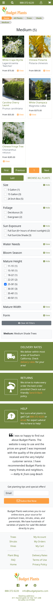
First (6, 170)
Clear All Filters (27, 323)
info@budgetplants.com (35, 590)
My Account (39, 537)
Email (9, 493)
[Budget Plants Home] (14, 10)
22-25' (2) (12, 279)
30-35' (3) (12, 288)
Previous (20, 170)
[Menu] (3, 2)
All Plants (18, 18)
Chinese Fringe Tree (12, 146)
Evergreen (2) (15, 217)
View (21, 70)
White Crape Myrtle (12, 60)
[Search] (12, 2)
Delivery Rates (39, 555)
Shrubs (13, 541)
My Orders (40, 541)
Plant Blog (13, 555)
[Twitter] (26, 585)
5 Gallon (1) (14, 189)
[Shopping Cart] (49, 3)
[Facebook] (18, 585)
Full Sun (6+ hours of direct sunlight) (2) (29, 230)
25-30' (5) (12, 284)
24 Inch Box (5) (15, 198)
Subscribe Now (28, 501)
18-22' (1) (12, 275)
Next (46, 170)
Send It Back (35, 392)
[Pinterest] (35, 585)
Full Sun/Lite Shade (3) (19, 235)
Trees (29, 18)
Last (12, 178)
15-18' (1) (12, 270)
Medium (5, 22)
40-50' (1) (12, 297)
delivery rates (27, 362)
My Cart (40, 546)
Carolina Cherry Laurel (10, 104)
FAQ (13, 559)
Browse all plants (39, 178)
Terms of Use (40, 559)
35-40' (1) (12, 293)
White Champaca (38, 102)
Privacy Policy (40, 564)
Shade (39, 18)
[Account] (41, 3)
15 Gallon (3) (14, 194)
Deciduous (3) (15, 212)
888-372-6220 (37, 416)
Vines (13, 546)
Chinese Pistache (38, 60)
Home (6, 18)
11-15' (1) (12, 266)
